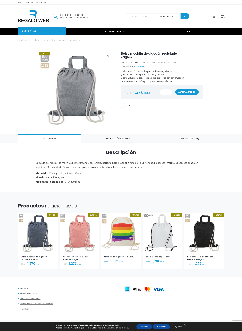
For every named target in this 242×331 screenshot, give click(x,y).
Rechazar (161, 326)
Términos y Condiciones (30, 298)
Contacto (24, 288)
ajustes (125, 328)
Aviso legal (24, 309)
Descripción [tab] (49, 138)
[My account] (214, 17)
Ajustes (178, 326)
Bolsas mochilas (172, 63)
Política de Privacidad (29, 293)
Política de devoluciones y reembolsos (36, 304)
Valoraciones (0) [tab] (190, 138)
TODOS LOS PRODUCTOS (113, 31)
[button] (108, 56)
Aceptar (144, 326)
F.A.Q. (190, 31)
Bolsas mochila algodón (155, 63)
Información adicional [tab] (118, 138)
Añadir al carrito (187, 92)
